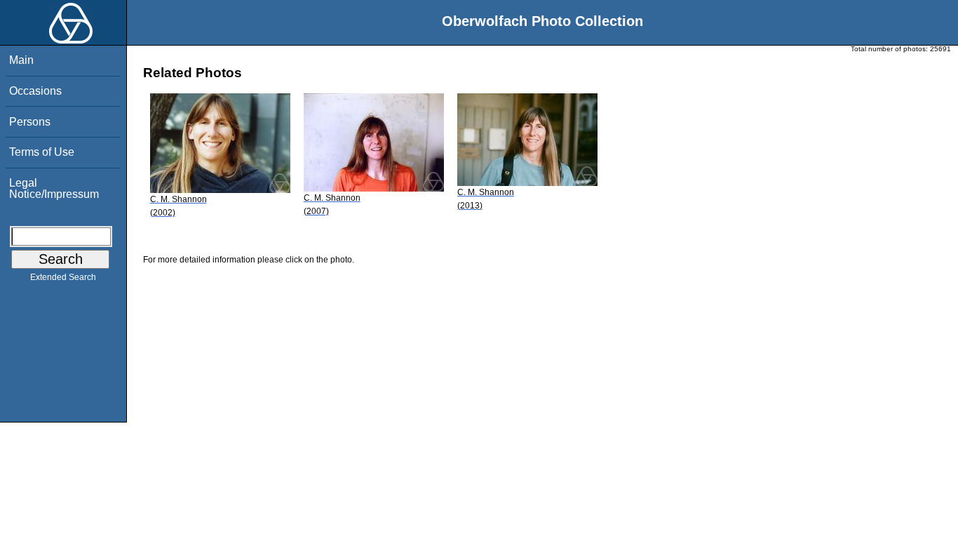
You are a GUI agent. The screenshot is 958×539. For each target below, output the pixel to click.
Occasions (35, 91)
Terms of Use (41, 152)
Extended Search (63, 277)
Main (21, 60)
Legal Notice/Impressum (54, 188)
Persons (29, 122)
